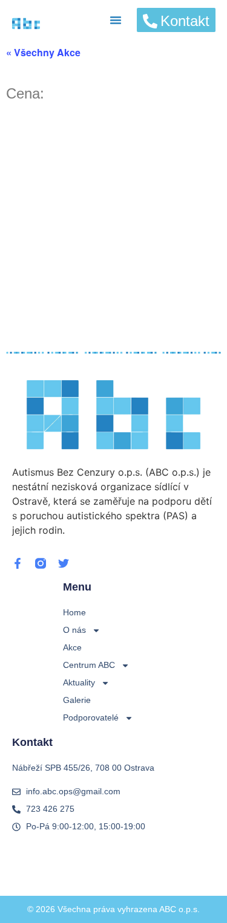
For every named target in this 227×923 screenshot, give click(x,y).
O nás (74, 630)
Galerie (77, 700)
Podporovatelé (91, 717)
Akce (72, 647)
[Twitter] (63, 563)
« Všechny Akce (43, 52)
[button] (116, 20)
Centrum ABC (89, 665)
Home (74, 612)
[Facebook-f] (17, 563)
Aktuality (79, 682)
